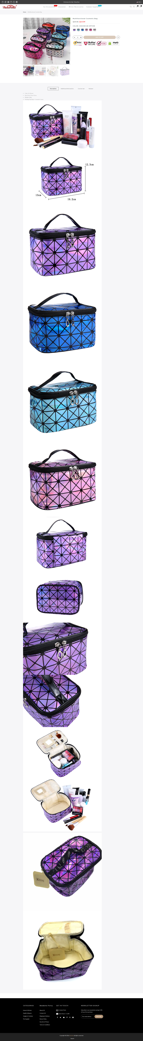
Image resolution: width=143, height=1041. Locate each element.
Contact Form (62, 1010)
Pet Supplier (26, 1019)
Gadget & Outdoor (28, 1016)
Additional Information (67, 88)
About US (42, 1010)
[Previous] (26, 41)
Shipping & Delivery (45, 1016)
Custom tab (81, 88)
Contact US (43, 1013)
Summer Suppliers (93, 6)
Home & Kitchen (27, 1010)
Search (72, 1038)
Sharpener (62, 7)
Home (24, 12)
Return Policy (43, 1019)
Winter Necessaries (76, 7)
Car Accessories (50, 6)
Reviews (91, 88)
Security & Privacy (44, 1022)
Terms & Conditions (45, 1024)
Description (53, 88)
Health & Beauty (27, 1013)
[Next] (67, 41)
